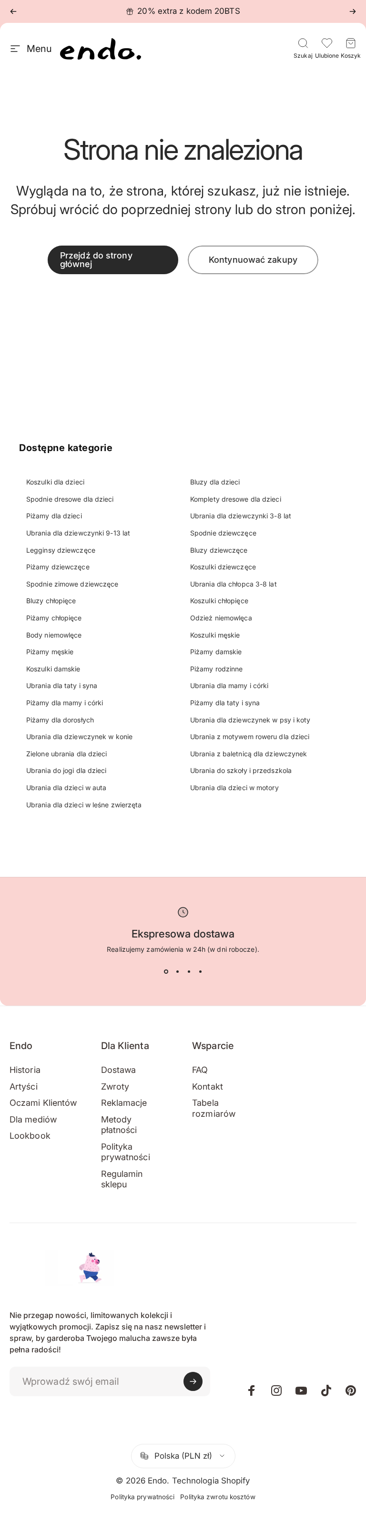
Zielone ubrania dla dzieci (66, 754)
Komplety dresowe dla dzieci (235, 499)
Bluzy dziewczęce (219, 550)
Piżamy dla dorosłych (60, 720)
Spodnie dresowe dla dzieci (70, 499)
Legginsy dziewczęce (60, 550)
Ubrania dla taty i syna (61, 685)
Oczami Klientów (43, 1103)
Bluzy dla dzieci (215, 482)
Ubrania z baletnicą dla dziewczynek (248, 754)
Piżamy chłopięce (54, 618)
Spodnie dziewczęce (223, 533)
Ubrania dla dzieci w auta (66, 787)
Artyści (24, 1086)
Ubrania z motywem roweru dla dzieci (250, 736)
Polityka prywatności (125, 1152)
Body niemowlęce (54, 635)
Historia (25, 1070)
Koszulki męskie (215, 635)
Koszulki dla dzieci (55, 482)
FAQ (200, 1070)
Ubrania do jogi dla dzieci (66, 770)
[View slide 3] (188, 971)
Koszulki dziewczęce (223, 567)
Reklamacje (124, 1103)
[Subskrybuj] (193, 1381)
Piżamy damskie (216, 652)
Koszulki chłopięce (219, 601)
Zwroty (115, 1086)
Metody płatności (119, 1124)
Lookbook (30, 1136)
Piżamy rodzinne (216, 669)
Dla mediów (33, 1119)
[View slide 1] (166, 971)
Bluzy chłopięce (51, 601)
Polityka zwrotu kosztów (217, 1497)
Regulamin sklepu (122, 1179)
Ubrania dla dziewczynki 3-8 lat (240, 516)
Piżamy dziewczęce (58, 567)
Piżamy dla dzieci (54, 516)
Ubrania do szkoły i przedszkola (241, 770)
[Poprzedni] (13, 11)
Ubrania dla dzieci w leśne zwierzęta (84, 805)
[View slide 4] (200, 971)
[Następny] (352, 11)
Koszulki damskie (53, 669)
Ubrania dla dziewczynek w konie (79, 736)
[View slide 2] (177, 971)
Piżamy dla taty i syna (225, 703)
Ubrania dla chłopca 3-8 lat (233, 584)
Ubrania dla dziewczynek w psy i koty (250, 720)
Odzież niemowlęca (221, 618)
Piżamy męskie (49, 652)
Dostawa (118, 1070)
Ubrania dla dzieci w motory (234, 787)
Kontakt (207, 1086)
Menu (39, 48)
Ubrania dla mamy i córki (229, 685)
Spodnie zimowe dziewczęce (72, 584)
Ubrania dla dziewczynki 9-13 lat (78, 533)
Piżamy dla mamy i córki (64, 703)
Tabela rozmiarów (213, 1108)
